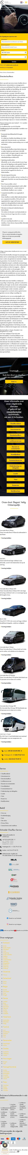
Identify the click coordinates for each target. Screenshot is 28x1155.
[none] (22, 3)
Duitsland (6, 943)
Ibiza (4, 1003)
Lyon (4, 1030)
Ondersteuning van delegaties (15, 467)
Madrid (5, 1001)
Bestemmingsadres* (5, 45)
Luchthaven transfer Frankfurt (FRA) (24, 1115)
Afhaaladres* (4, 39)
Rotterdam (6, 1022)
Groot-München (7, 954)
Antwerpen (6, 991)
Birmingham (6, 1073)
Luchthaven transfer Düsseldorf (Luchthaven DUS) (23, 1106)
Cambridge (6, 1077)
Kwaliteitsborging (5, 815)
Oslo (4, 1063)
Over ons (3, 813)
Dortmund (5, 965)
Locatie (15, 474)
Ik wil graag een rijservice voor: (8, 36)
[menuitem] (22, 3)
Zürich (4, 983)
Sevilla (5, 1010)
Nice (4, 1037)
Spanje (5, 998)
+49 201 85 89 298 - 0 (15, 751)
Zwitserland (7, 978)
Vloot (15, 479)
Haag (4, 1023)
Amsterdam (6, 1020)
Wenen (5, 975)
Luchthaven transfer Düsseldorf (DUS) (4, 1114)
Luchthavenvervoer (16, 441)
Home (1, 72)
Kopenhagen (6, 1043)
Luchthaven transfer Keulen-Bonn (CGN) (13, 1114)
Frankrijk (6, 1027)
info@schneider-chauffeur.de (12, 65)
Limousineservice (15, 429)
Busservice (15, 485)
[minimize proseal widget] (8, 1145)
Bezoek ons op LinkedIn (8, 930)
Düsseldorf (6, 949)
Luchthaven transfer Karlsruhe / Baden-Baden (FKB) (23, 1123)
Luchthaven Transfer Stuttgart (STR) (14, 1124)
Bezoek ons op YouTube (22, 930)
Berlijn (5, 946)
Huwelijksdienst (15, 454)
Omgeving (6, 953)
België (5, 986)
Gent (4, 993)
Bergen (5, 1062)
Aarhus (5, 1045)
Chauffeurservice (4, 128)
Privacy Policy (5, 823)
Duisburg (5, 968)
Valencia (5, 1008)
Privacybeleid (10, 67)
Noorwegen (7, 1058)
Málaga (5, 1012)
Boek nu (14, 382)
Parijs (4, 1035)
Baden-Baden (7, 948)
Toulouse (5, 1033)
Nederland (7, 1017)
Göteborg (5, 1053)
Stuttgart (5, 956)
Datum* (3, 50)
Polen (5, 1082)
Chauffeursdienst (15, 424)
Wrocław (5, 1090)
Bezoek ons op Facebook (15, 918)
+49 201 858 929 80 (12, 242)
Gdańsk (5, 1089)
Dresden (5, 958)
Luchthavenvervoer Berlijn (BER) (5, 1108)
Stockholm (6, 1052)
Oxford (5, 1079)
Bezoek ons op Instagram (15, 924)
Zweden (6, 1048)
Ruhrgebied (6, 963)
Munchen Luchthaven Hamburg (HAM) (13, 1107)
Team (2, 818)
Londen (5, 1070)
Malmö (5, 1055)
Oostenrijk (6, 971)
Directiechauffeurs (15, 435)
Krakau (5, 1087)
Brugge (5, 995)
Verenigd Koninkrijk (9, 1067)
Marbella (5, 1013)
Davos (4, 981)
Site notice (4, 820)
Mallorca (5, 1005)
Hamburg (5, 961)
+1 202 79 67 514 (18, 755)
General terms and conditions (9, 825)
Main (4, 951)
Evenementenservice (15, 460)
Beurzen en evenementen (15, 448)
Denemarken (7, 1040)
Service (4, 72)
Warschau (5, 1085)
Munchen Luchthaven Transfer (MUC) (4, 1124)
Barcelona (6, 1006)
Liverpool (5, 1075)
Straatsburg (6, 1032)
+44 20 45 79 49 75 (15, 759)
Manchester (6, 1072)
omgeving (5, 966)
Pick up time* (4, 54)
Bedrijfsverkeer (15, 491)
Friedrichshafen (7, 960)
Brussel (5, 990)
